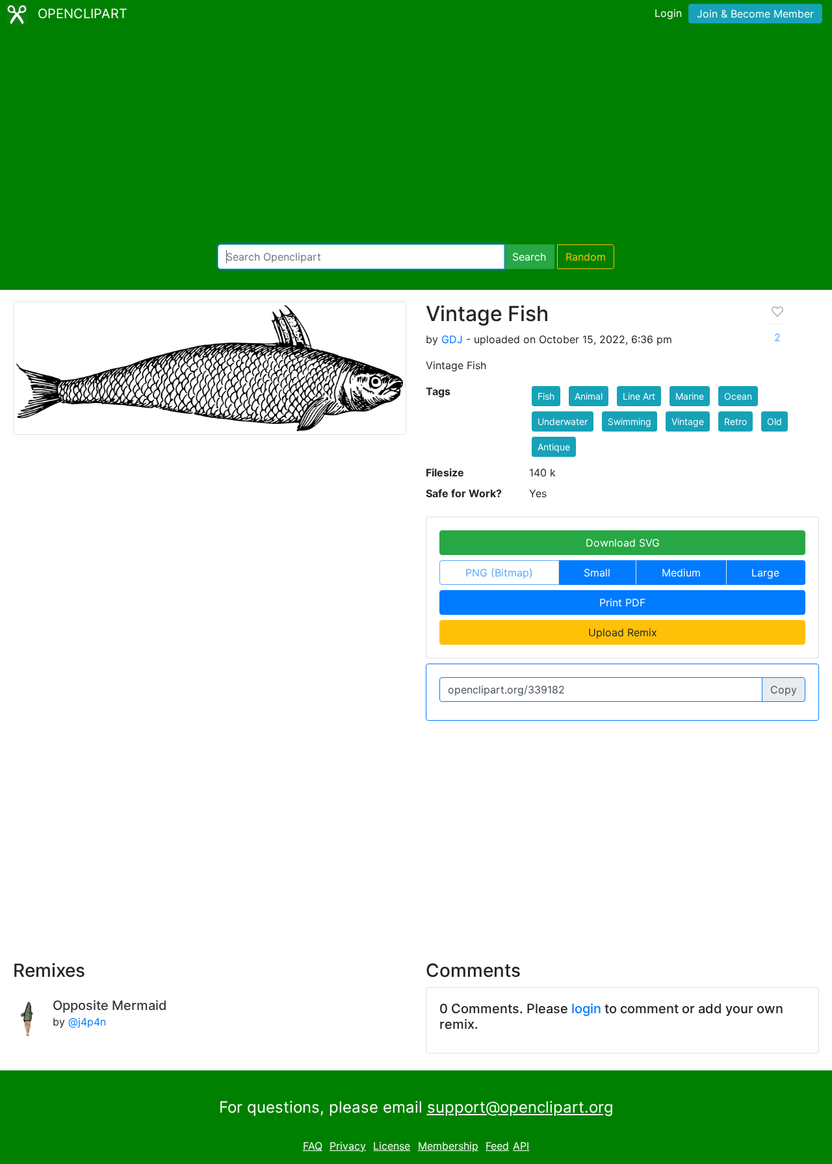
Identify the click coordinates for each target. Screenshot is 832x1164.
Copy (783, 689)
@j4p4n (87, 1021)
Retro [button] (735, 421)
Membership (448, 1145)
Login (668, 12)
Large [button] (765, 572)
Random (586, 256)
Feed (497, 1145)
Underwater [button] (563, 421)
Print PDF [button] (622, 602)
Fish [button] (546, 396)
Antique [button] (554, 446)
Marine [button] (689, 396)
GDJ (452, 339)
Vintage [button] (687, 421)
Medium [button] (681, 572)
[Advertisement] (416, 136)
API (521, 1145)
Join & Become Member (755, 13)
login (586, 1008)
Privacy (348, 1145)
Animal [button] (589, 396)
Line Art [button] (639, 396)
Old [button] (774, 421)
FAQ (312, 1145)
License (391, 1145)
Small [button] (597, 572)
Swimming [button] (629, 421)
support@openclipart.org (520, 1107)
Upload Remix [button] (622, 632)
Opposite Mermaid (110, 1005)
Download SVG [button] (623, 542)
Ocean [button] (738, 396)
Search (529, 256)
